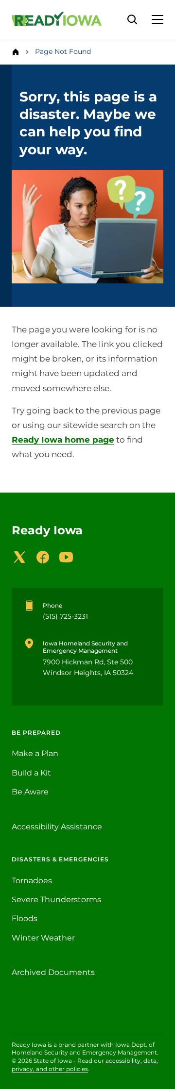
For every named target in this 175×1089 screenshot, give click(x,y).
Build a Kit (31, 772)
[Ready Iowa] (61, 19)
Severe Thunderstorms (56, 899)
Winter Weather (43, 937)
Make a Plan (35, 753)
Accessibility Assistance (57, 826)
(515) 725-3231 (65, 616)
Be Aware (30, 791)
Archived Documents (53, 972)
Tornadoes (32, 880)
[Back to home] (18, 52)
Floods (24, 918)
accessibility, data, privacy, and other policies (85, 1064)
